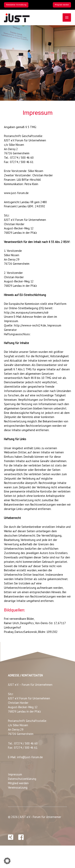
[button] (16, 4)
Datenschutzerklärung (22, 779)
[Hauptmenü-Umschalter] (67, 17)
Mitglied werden (18, 783)
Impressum (15, 774)
